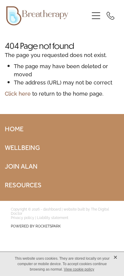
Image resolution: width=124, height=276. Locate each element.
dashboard (52, 208)
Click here (18, 93)
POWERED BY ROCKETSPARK (36, 225)
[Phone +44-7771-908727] (110, 15)
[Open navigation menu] (96, 15)
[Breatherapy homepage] (47, 15)
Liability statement (52, 217)
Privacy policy (22, 217)
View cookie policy (79, 269)
